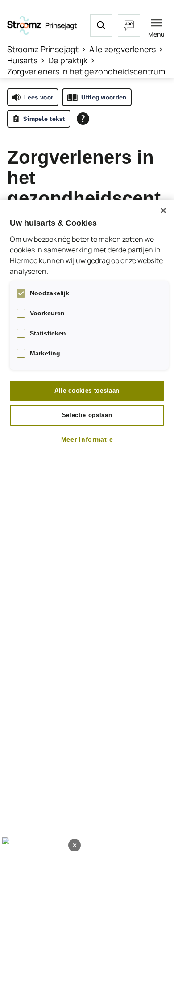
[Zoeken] (101, 25)
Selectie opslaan (87, 415)
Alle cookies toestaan (87, 390)
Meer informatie (87, 439)
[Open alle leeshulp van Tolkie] (83, 118)
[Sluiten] (163, 210)
